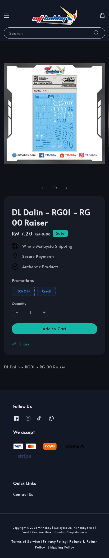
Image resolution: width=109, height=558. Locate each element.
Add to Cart (54, 328)
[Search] (96, 33)
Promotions (23, 280)
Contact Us (23, 494)
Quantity (19, 303)
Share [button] (24, 344)
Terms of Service (25, 541)
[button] (6, 15)
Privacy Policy (54, 541)
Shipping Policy (61, 547)
